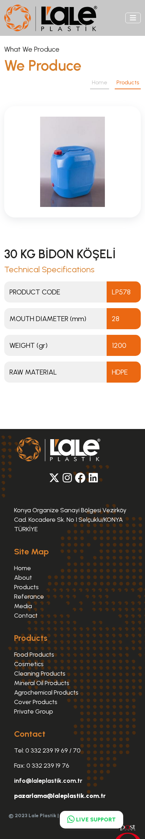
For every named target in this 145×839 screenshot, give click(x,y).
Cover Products (35, 702)
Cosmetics (29, 664)
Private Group (33, 711)
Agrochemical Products (46, 692)
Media (23, 606)
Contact (26, 615)
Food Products (34, 654)
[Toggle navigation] (133, 18)
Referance (29, 596)
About (23, 577)
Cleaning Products (39, 673)
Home (99, 82)
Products (26, 587)
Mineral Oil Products (41, 683)
